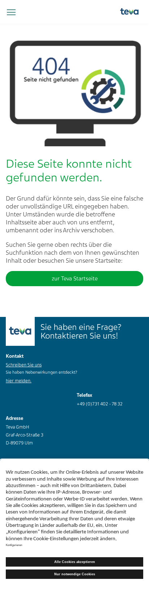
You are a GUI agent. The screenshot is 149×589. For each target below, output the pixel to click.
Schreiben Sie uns (24, 365)
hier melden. (18, 381)
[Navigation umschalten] (11, 12)
